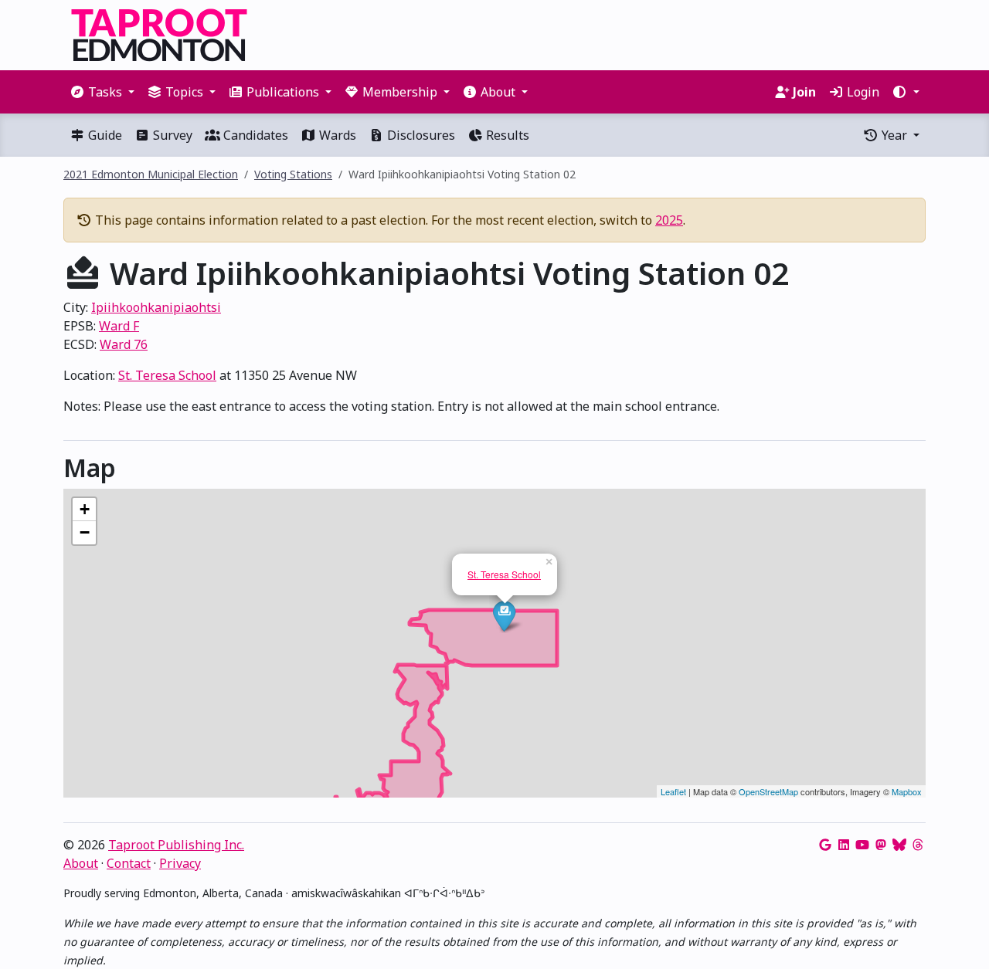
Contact (129, 863)
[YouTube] (862, 844)
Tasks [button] (105, 91)
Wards (336, 135)
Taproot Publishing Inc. (176, 844)
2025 (669, 220)
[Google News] (825, 844)
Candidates (254, 135)
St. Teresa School (167, 375)
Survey (171, 135)
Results (506, 135)
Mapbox (907, 791)
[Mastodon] (881, 844)
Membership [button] (399, 91)
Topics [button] (184, 91)
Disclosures (419, 135)
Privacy (180, 863)
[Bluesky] (899, 844)
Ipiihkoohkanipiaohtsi (156, 307)
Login (861, 91)
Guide (103, 135)
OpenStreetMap (768, 791)
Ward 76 (124, 344)
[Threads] (918, 844)
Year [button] (894, 135)
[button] (905, 91)
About (80, 863)
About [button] (498, 91)
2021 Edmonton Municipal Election (150, 174)
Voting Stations (293, 174)
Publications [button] (282, 91)
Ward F (119, 325)
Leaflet (673, 791)
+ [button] (85, 509)
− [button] (85, 532)
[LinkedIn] (843, 844)
